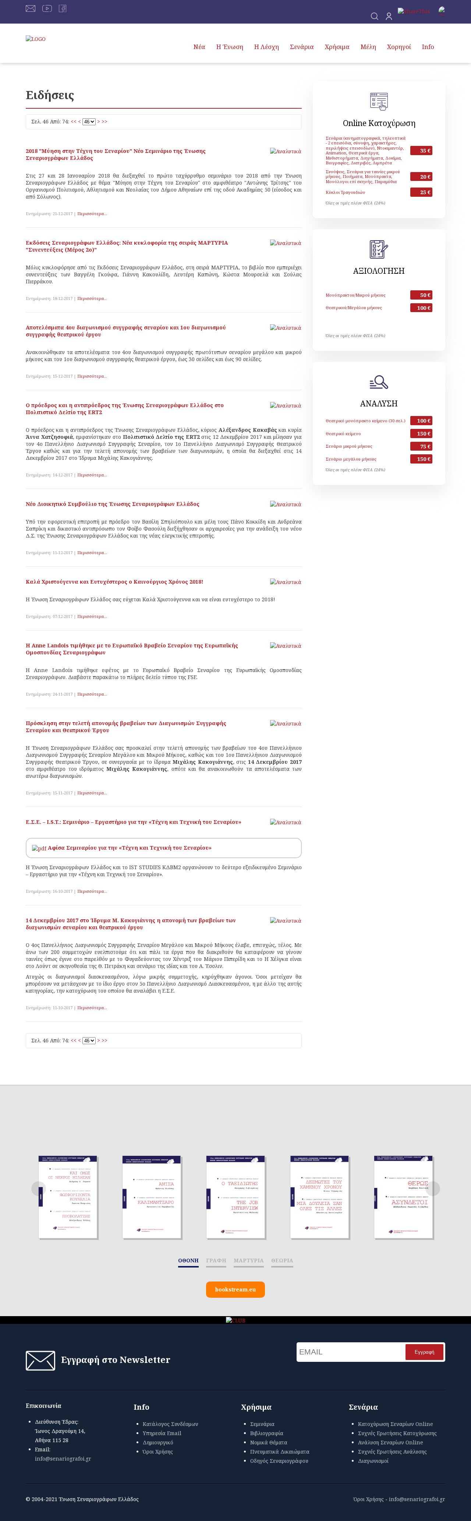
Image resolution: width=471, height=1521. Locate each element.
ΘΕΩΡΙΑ (282, 1260)
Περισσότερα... (92, 213)
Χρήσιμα (337, 46)
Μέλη (368, 46)
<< (74, 121)
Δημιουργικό (158, 1442)
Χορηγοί (399, 46)
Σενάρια (302, 46)
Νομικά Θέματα (268, 1442)
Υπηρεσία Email (162, 1433)
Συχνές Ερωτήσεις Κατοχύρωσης (397, 1433)
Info (428, 46)
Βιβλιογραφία (266, 1433)
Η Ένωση (229, 46)
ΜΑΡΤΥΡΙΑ (249, 1260)
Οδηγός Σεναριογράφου (279, 1460)
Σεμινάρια (262, 1423)
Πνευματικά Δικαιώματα (279, 1451)
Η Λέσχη (266, 46)
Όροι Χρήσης (158, 1451)
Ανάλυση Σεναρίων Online (390, 1442)
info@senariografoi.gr (63, 1458)
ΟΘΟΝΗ (188, 1260)
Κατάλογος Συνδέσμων (170, 1423)
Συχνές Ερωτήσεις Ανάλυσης (392, 1451)
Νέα (199, 46)
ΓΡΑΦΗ (216, 1260)
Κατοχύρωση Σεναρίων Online (395, 1423)
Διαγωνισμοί (373, 1460)
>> (104, 121)
